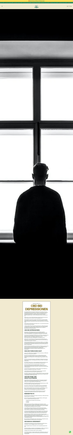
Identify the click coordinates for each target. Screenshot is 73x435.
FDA (26, 430)
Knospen (33, 424)
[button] (69, 6)
